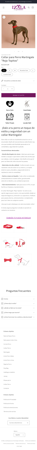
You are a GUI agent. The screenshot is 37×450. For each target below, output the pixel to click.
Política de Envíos (9, 403)
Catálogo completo (9, 372)
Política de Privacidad (10, 399)
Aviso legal (19, 446)
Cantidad (3, 85)
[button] (4, 8)
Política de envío (31, 443)
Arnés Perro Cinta (9, 360)
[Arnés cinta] (23, 269)
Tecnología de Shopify (18, 440)
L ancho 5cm (7, 74)
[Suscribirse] (27, 423)
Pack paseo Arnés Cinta (10, 340)
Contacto (6, 388)
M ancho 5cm (24, 70)
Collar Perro (7, 348)
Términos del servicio (10, 411)
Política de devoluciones (11, 407)
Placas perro (7, 380)
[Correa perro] (20, 236)
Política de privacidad (9, 443)
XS (4, 70)
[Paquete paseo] (20, 252)
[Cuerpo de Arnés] (7, 252)
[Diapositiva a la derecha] (22, 51)
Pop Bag (6, 368)
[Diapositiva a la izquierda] (15, 51)
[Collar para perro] (7, 236)
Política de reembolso (30, 440)
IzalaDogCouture (9, 440)
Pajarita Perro (7, 364)
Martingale (7, 352)
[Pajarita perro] (7, 269)
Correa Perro (7, 344)
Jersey (5, 376)
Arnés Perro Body (9, 356)
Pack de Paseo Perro (9, 336)
